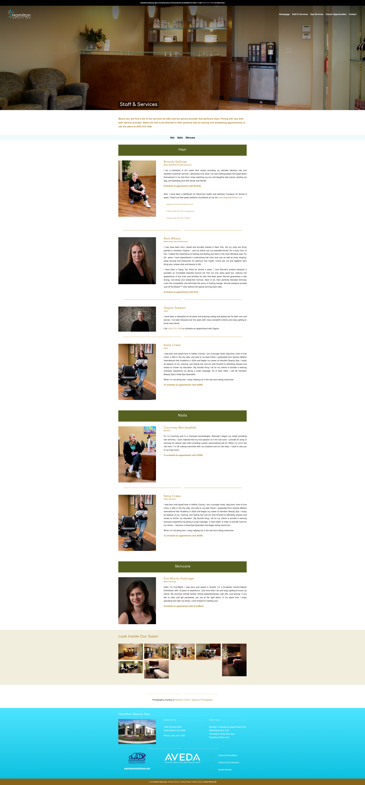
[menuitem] (284, 14)
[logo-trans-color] (19, 14)
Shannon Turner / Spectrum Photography (194, 699)
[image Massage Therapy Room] (235, 661)
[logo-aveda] (182, 758)
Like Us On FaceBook (227, 755)
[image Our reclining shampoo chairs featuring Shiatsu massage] (209, 652)
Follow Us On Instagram (228, 762)
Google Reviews (225, 769)
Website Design (186, 782)
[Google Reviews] (212, 769)
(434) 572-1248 (144, 126)
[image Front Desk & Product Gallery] (157, 652)
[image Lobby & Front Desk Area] (131, 652)
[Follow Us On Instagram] (212, 762)
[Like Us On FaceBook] (212, 755)
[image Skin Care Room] (157, 670)
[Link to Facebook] (353, 7)
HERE (200, 384)
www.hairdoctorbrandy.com (180, 204)
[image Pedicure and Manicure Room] (131, 668)
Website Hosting (197, 782)
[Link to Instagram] (356, 7)
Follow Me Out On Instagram (180, 211)
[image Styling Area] (183, 652)
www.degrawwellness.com (230, 197)
